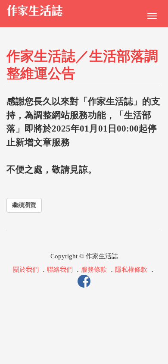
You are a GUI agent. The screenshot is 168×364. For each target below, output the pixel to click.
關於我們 (26, 269)
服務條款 (94, 269)
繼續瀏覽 (24, 205)
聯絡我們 (60, 269)
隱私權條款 (131, 269)
